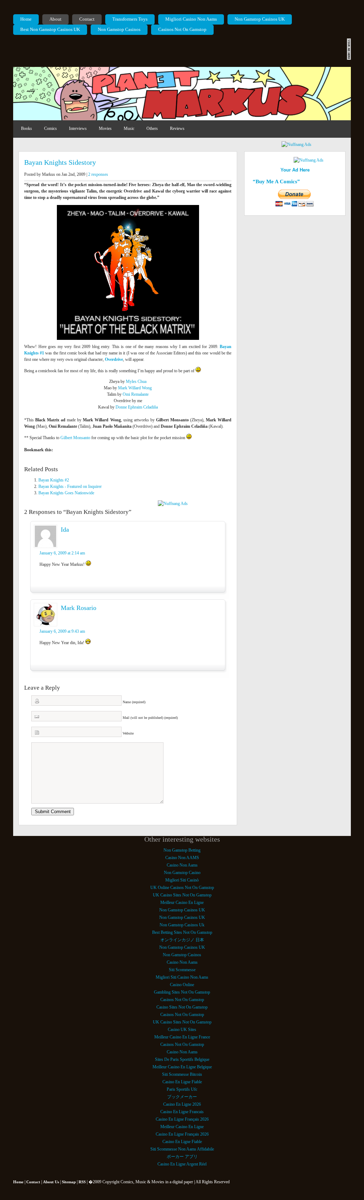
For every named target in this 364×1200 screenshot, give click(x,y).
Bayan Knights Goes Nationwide (66, 492)
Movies (105, 128)
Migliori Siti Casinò (182, 880)
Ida (65, 529)
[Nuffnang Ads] (296, 144)
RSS (82, 1182)
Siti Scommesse (182, 969)
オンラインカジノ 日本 (182, 939)
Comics (50, 128)
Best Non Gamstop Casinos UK (50, 29)
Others (152, 128)
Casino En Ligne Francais (182, 1111)
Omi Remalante (136, 394)
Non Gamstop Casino (182, 872)
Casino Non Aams (182, 865)
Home (26, 19)
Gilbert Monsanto (75, 437)
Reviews (177, 128)
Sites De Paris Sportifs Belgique (182, 1059)
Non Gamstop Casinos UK (260, 19)
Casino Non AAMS (182, 857)
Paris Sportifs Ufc (182, 1089)
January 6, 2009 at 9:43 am (62, 631)
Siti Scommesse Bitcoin (182, 1074)
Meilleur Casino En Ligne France (182, 1037)
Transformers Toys (130, 19)
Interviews (78, 128)
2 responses (98, 174)
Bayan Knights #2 (53, 480)
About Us (51, 1182)
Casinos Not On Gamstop (182, 29)
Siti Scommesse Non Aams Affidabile (182, 1149)
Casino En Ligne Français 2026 (182, 1119)
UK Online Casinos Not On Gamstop (182, 887)
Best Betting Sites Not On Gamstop (182, 932)
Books (26, 128)
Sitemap (69, 1182)
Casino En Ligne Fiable (182, 1081)
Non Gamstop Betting (182, 850)
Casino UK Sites (182, 1029)
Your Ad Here (295, 170)
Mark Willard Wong (135, 387)
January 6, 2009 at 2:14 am (62, 553)
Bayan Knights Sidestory (60, 162)
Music (129, 128)
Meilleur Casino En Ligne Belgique (182, 1066)
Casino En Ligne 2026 (182, 1104)
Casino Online (182, 984)
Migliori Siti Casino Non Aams (182, 977)
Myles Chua (136, 381)
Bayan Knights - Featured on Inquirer (70, 486)
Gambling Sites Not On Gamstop (182, 992)
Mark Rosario (78, 607)
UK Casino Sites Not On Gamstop (182, 895)
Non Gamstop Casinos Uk (182, 924)
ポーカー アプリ (182, 1156)
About (55, 19)
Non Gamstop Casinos (119, 29)
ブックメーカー (182, 1096)
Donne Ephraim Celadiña (137, 407)
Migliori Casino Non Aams (191, 19)
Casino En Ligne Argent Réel (182, 1164)
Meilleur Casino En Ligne (182, 902)
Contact (87, 19)
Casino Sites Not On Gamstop (182, 1007)
